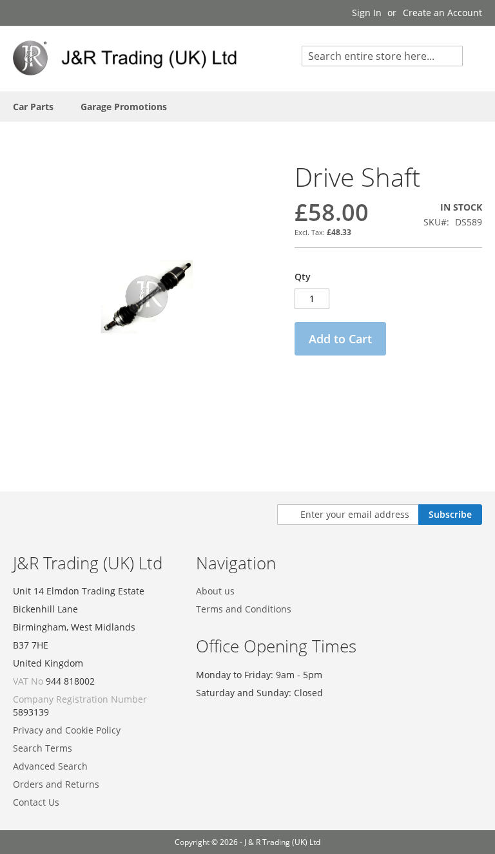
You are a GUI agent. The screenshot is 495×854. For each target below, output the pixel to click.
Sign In (367, 12)
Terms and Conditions (243, 609)
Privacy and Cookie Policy (67, 730)
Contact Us (36, 802)
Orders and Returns (56, 784)
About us (215, 591)
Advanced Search (50, 766)
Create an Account (442, 12)
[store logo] (130, 58)
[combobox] (382, 56)
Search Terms (42, 748)
